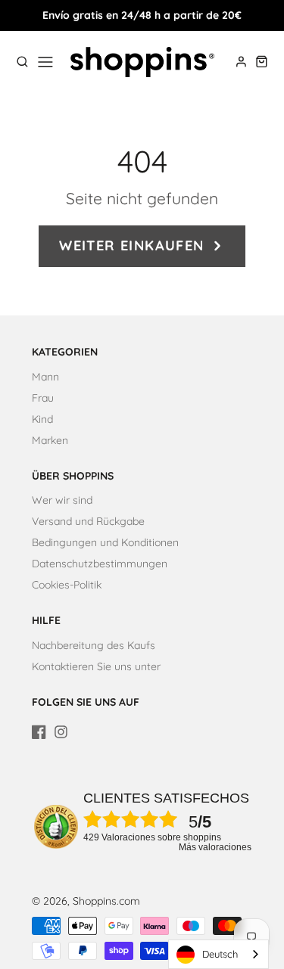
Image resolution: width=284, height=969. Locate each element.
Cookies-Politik (66, 585)
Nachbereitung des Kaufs (93, 645)
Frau (43, 398)
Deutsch (220, 954)
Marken (50, 440)
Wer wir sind (62, 500)
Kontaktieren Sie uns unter (96, 666)
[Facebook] (39, 732)
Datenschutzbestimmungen (99, 563)
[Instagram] (61, 732)
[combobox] (218, 954)
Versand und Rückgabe (88, 521)
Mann (45, 377)
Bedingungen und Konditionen (105, 542)
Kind (42, 419)
